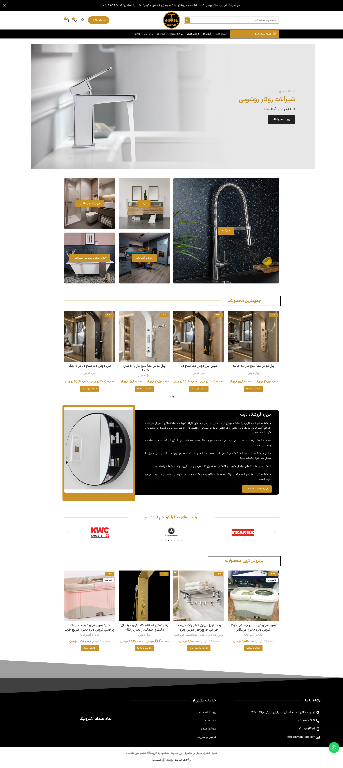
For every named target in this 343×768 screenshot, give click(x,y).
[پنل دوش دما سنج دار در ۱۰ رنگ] (89, 336)
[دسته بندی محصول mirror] (144, 203)
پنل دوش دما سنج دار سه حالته (253, 365)
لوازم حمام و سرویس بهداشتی (204, 635)
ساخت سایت (182, 759)
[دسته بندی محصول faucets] (226, 230)
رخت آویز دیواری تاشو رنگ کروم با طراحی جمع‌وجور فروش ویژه (199, 627)
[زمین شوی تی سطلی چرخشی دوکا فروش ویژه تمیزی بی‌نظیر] (253, 596)
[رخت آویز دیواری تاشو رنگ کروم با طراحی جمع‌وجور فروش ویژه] (198, 596)
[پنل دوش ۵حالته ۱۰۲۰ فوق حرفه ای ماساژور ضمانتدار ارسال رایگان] (144, 596)
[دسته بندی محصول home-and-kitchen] (144, 258)
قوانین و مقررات (206, 737)
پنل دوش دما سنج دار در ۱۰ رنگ (90, 365)
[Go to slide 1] (173, 396)
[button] (68, 532)
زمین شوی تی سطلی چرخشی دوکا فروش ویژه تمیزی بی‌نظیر (253, 627)
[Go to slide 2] (170, 396)
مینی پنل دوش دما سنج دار (199, 365)
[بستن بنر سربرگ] (4, 5)
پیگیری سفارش (99, 20)
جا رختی (179, 635)
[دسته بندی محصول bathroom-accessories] (89, 258)
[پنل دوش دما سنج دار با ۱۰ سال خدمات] (144, 336)
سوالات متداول (207, 729)
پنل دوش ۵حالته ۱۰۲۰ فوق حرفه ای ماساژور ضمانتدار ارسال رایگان (144, 627)
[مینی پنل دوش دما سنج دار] (198, 336)
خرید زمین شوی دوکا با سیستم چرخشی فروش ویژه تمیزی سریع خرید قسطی (90, 630)
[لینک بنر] (173, 106)
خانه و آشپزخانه (253, 635)
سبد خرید (210, 721)
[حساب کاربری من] (82, 20)
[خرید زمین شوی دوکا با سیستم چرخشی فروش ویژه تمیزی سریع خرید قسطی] (89, 596)
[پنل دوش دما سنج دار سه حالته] (253, 336)
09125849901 (112, 5)
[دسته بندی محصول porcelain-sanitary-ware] (89, 203)
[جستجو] (187, 20)
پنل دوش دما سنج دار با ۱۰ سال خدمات (144, 368)
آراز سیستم (158, 759)
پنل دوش (253, 373)
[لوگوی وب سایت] (171, 20)
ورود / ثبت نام (207, 712)
